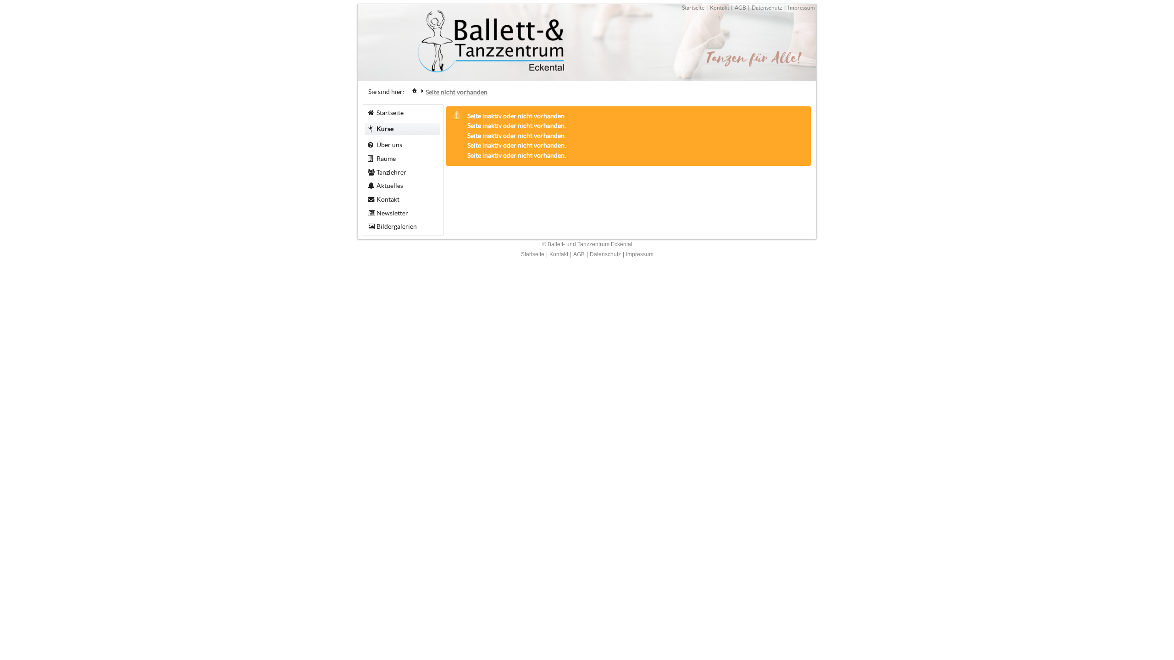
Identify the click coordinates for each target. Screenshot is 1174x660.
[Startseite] (414, 90)
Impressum (801, 8)
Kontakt (719, 8)
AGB (740, 8)
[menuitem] (414, 90)
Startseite (693, 8)
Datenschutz (767, 8)
